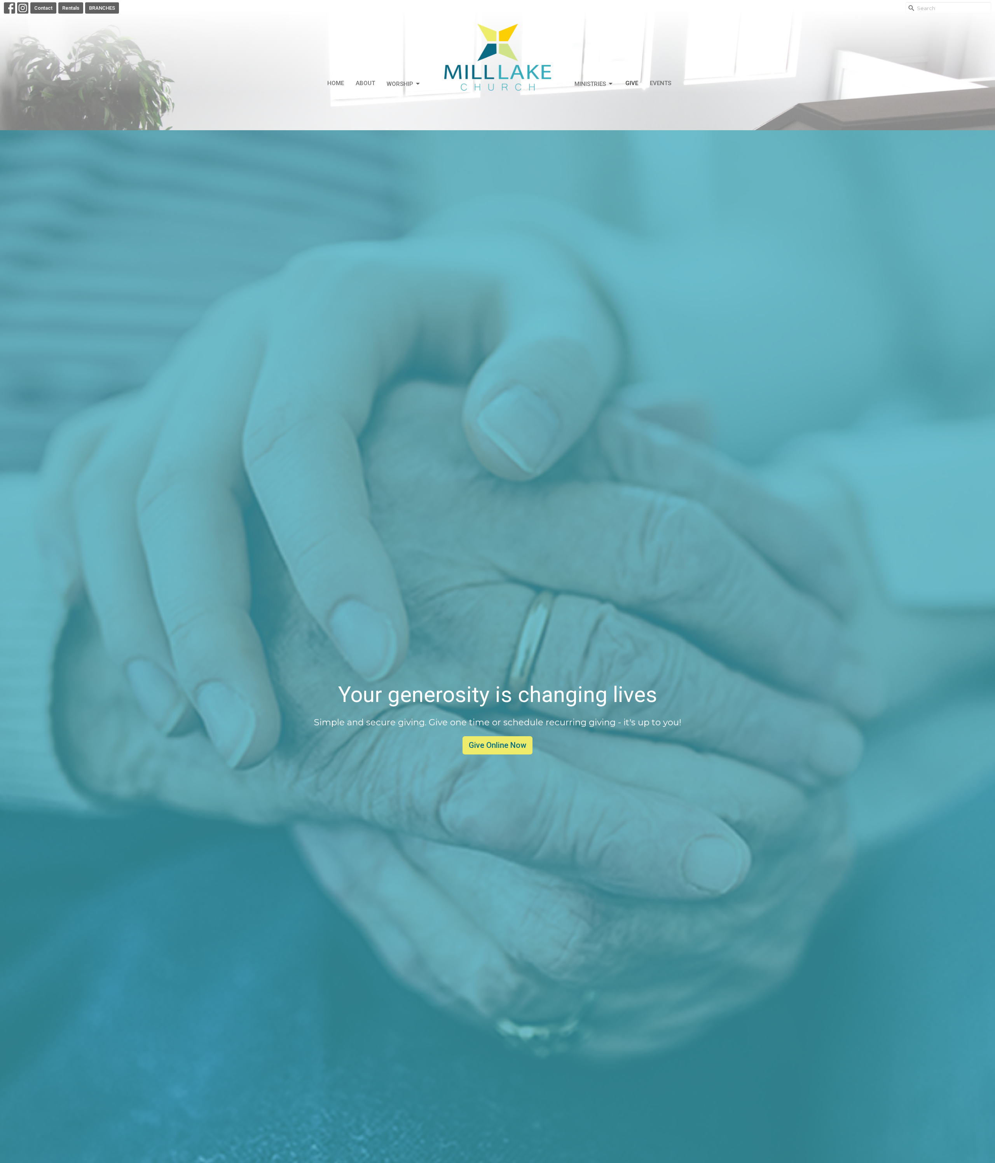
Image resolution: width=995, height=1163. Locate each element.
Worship (400, 83)
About (365, 83)
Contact (43, 8)
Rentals (70, 8)
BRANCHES (102, 8)
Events (660, 83)
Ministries (590, 83)
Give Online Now (497, 745)
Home (335, 83)
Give (631, 83)
